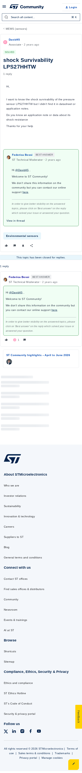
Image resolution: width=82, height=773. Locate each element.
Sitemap (9, 661)
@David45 (22, 170)
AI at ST (9, 630)
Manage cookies (52, 757)
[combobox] (41, 17)
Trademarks (62, 753)
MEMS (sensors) (16, 28)
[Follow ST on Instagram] (22, 732)
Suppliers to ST (14, 536)
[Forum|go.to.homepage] (27, 7)
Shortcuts (10, 651)
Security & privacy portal (19, 713)
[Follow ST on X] (6, 732)
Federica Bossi (22, 154)
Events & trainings (15, 619)
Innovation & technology (19, 516)
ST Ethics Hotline (15, 693)
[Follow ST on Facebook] (30, 732)
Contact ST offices (16, 578)
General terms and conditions (23, 557)
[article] (41, 309)
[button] (4, 7)
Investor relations (15, 495)
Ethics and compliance (18, 682)
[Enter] (6, 17)
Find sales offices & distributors (24, 589)
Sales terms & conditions (34, 753)
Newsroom (11, 609)
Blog (7, 547)
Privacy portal (28, 757)
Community (11, 599)
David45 (14, 39)
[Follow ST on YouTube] (39, 732)
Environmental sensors (22, 235)
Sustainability (12, 506)
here (25, 192)
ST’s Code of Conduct (18, 703)
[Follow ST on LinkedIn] (14, 732)
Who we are (11, 485)
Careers (9, 526)
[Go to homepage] (12, 463)
